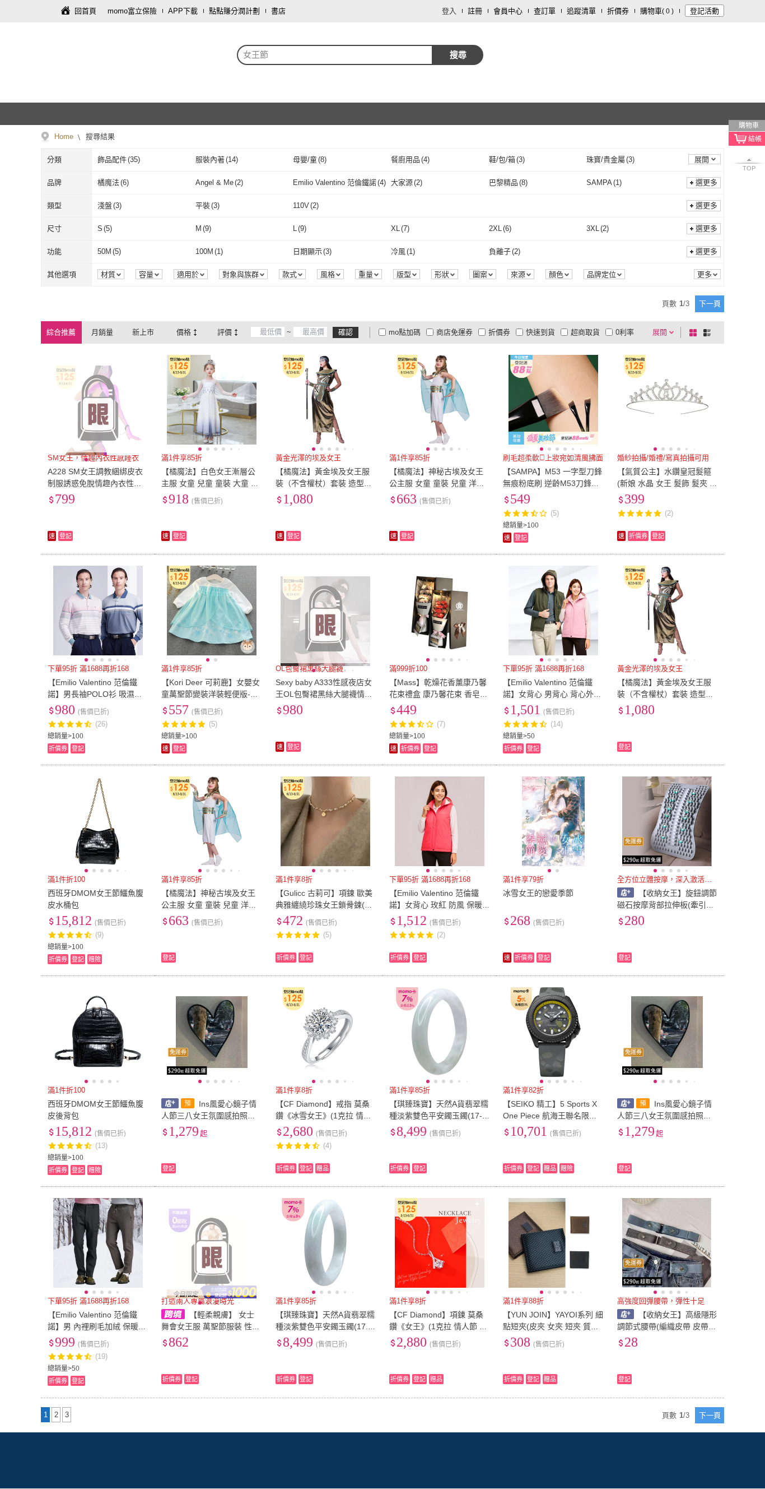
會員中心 (508, 11)
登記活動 (704, 11)
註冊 (475, 11)
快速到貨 (540, 332)
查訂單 (545, 11)
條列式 (709, 332)
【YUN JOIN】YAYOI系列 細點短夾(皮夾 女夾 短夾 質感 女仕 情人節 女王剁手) (553, 1326)
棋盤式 (695, 332)
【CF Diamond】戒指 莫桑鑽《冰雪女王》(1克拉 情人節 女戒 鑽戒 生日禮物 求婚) (325, 1115)
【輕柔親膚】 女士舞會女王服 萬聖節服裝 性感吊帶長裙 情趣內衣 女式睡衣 (210, 1326)
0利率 (624, 332)
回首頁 (85, 11)
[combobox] (335, 55)
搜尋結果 (99, 136)
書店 (278, 11)
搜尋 (458, 54)
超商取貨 (585, 332)
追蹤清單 (581, 11)
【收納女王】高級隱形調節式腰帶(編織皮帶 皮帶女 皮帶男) (667, 1326)
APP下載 (183, 11)
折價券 (618, 11)
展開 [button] (701, 159)
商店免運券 (454, 332)
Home (63, 136)
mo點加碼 (405, 332)
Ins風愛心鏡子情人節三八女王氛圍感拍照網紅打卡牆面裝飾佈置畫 (208, 1115)
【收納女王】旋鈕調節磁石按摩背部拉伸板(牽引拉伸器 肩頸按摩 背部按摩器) (667, 905)
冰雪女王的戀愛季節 (538, 893)
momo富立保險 (132, 11)
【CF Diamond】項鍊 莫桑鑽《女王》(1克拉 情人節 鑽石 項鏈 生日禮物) (438, 1326)
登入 (449, 11)
